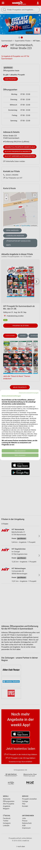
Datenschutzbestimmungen (28, 393)
